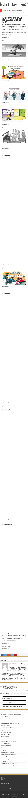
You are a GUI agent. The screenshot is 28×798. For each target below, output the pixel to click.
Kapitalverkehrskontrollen (6, 745)
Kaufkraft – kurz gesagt (5, 734)
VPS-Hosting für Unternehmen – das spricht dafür (12, 10)
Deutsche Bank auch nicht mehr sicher (8, 727)
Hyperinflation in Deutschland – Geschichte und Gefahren (12, 768)
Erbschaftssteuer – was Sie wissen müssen (12, 706)
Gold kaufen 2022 (4, 716)
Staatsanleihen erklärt (5, 721)
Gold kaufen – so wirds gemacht (7, 765)
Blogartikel (6, 12)
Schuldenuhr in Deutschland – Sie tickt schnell (10, 723)
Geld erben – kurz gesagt (6, 756)
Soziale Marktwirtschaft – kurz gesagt (8, 754)
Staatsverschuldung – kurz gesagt (8, 759)
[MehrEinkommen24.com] (14, 3)
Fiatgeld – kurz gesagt (5, 729)
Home (2, 12)
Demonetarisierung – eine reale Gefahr (9, 763)
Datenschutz (3, 779)
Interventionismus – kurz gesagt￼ (8, 738)
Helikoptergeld (4, 750)
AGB (2, 777)
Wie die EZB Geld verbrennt (6, 732)
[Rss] (14, 793)
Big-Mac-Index (4, 747)
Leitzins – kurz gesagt (5, 725)
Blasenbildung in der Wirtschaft (7, 752)
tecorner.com (7, 646)
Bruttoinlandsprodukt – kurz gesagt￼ (8, 741)
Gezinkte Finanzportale (5, 718)
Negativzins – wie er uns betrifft (7, 761)
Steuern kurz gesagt (7, 698)
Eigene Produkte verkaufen (19, 690)
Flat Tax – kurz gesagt (7, 702)
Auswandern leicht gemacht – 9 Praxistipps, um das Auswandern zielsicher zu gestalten (10, 687)
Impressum (3, 778)
